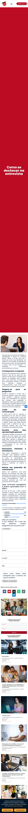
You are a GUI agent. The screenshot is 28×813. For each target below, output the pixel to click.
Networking (5, 656)
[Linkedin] (14, 595)
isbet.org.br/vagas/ (13, 517)
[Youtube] (9, 591)
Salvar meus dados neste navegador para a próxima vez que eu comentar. (14, 576)
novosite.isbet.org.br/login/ (17, 514)
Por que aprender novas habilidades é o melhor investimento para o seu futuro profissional (13, 686)
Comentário (6, 529)
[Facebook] (4, 591)
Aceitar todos (7, 810)
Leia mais (4, 660)
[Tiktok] (23, 591)
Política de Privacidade (17, 806)
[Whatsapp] (18, 591)
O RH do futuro (6, 715)
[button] (11, 4)
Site (3, 566)
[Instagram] (14, 591)
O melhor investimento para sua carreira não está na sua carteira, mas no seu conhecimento (13, 775)
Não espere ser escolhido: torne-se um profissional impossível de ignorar (13, 744)
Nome (4, 550)
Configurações (20, 810)
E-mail (5, 558)
